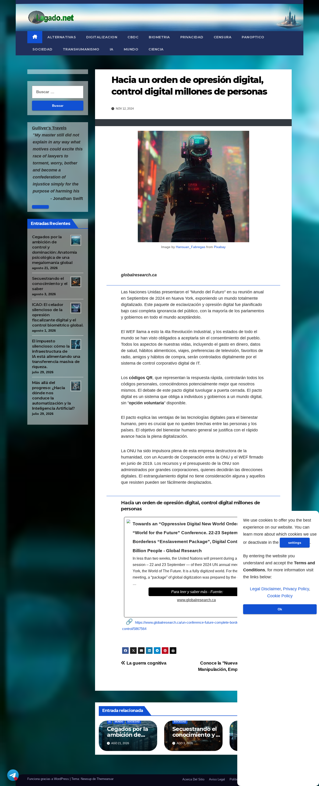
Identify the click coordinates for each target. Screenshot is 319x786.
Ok (280, 609)
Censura (223, 37)
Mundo (131, 49)
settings (294, 542)
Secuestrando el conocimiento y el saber (49, 283)
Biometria (159, 37)
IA (111, 49)
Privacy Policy (296, 589)
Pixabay (220, 247)
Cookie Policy (280, 596)
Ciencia (156, 49)
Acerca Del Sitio (193, 779)
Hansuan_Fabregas (190, 247)
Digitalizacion (101, 37)
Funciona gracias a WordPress (48, 779)
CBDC (133, 37)
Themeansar (105, 779)
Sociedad (42, 49)
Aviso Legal (217, 779)
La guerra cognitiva (145, 663)
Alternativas (61, 37)
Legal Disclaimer (265, 589)
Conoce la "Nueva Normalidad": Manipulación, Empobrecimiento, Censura (232, 669)
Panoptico (253, 37)
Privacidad (191, 37)
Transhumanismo (81, 49)
